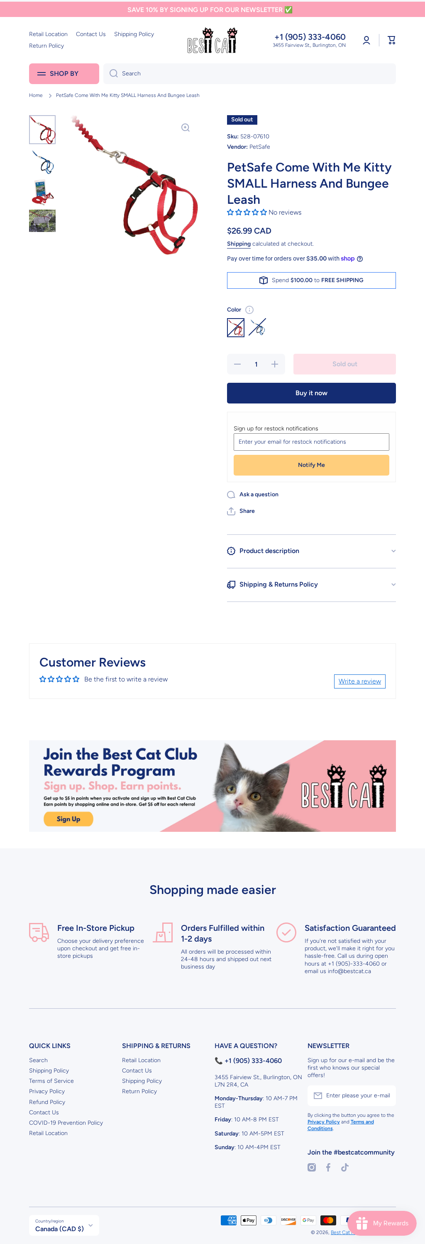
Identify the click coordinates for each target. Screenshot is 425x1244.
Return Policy (139, 1091)
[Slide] (249, 310)
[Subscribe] (385, 1095)
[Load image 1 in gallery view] (42, 129)
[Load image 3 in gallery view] (42, 192)
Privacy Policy (47, 1091)
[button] (392, 40)
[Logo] (212, 40)
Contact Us (44, 1112)
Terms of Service (51, 1081)
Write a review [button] (360, 681)
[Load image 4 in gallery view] (42, 221)
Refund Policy (47, 1102)
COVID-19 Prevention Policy (66, 1122)
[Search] (110, 73)
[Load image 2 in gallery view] (42, 161)
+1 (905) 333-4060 (310, 37)
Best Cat (341, 1232)
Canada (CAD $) (59, 1229)
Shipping (239, 243)
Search (38, 1060)
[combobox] (249, 73)
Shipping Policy (49, 1070)
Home (36, 95)
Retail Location (48, 1133)
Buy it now (311, 393)
